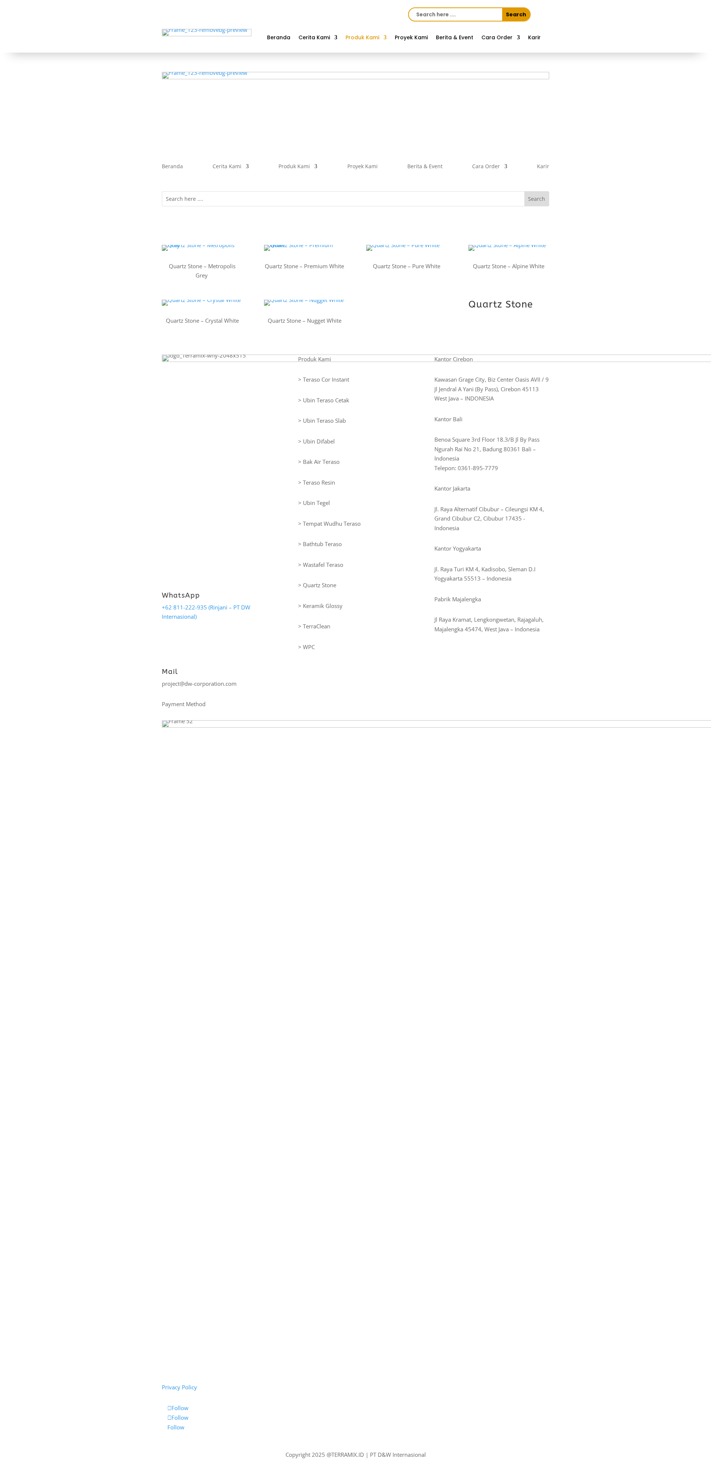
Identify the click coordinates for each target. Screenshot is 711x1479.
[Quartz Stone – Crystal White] (202, 303)
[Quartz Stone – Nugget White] (304, 303)
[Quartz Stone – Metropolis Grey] (202, 248)
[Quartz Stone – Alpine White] (508, 248)
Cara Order (497, 38)
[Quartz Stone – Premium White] (304, 248)
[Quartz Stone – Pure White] (406, 248)
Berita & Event (454, 38)
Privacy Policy (179, 1387)
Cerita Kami (314, 38)
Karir (534, 38)
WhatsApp (181, 595)
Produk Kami (362, 38)
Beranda (278, 38)
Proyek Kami (411, 38)
